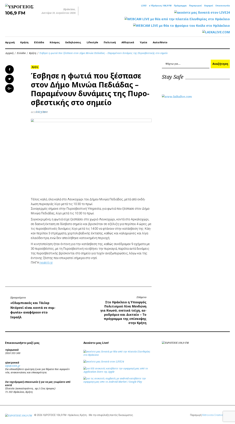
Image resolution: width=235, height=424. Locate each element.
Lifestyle (92, 42)
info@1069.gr (12, 365)
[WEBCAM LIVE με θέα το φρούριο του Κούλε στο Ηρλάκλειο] (181, 25)
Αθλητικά (127, 42)
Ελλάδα (39, 42)
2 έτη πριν (41, 111)
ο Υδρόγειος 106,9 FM (160, 5)
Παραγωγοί (195, 5)
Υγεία (143, 42)
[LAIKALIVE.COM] (216, 32)
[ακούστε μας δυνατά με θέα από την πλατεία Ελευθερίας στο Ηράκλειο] (117, 354)
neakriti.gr (46, 262)
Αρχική (10, 42)
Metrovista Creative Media (216, 415)
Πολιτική (110, 42)
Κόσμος (55, 42)
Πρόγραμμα (180, 5)
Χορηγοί (208, 5)
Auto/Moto (160, 42)
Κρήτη (24, 42)
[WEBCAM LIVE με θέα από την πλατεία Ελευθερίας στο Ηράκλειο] (177, 19)
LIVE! (144, 5)
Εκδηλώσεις (73, 42)
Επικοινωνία (223, 5)
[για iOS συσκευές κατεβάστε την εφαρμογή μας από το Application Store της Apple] (117, 371)
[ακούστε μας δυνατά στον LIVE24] (202, 12)
